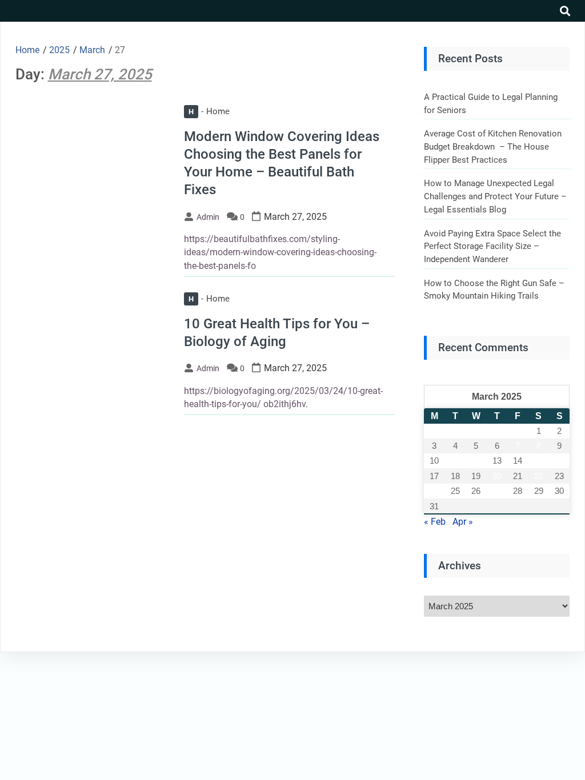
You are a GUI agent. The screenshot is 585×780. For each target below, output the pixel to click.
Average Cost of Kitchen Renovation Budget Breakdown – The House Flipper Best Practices (493, 146)
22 (538, 476)
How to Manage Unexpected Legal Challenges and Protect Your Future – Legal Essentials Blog (495, 196)
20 (497, 476)
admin (208, 217)
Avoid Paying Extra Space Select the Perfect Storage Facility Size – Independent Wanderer (492, 246)
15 (538, 460)
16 (559, 460)
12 (475, 460)
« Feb (435, 521)
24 (434, 491)
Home (209, 111)
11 (455, 460)
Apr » (462, 521)
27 (497, 491)
